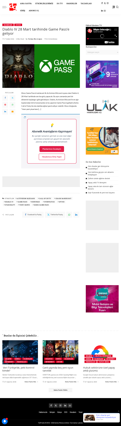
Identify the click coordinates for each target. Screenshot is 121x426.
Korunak (35, 202)
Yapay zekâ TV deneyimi (97, 182)
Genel (17, 359)
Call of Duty (45, 198)
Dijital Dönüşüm (103, 356)
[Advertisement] (45, 181)
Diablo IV (9, 202)
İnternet (9, 362)
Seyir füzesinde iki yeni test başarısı (101, 192)
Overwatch (49, 202)
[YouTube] (105, 11)
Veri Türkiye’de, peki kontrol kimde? (18, 369)
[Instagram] (108, 3)
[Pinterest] (5, 105)
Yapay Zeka (104, 362)
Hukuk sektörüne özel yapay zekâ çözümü (99, 369)
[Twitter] (12, 98)
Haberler (8, 25)
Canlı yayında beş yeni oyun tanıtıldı (58, 369)
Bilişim (8, 359)
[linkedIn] (76, 215)
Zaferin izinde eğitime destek (99, 178)
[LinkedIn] (102, 11)
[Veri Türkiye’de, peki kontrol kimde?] (20, 352)
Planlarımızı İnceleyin (52, 149)
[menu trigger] (5, 7)
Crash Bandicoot (63, 198)
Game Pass (22, 202)
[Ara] (117, 7)
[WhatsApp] (12, 105)
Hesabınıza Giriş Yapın (52, 157)
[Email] (12, 111)
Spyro (62, 202)
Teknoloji (21, 362)
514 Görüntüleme (51, 39)
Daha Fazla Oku (30, 382)
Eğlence (48, 359)
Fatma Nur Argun (35, 39)
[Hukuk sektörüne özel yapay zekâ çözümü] (101, 352)
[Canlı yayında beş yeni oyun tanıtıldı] (60, 352)
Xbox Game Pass (41, 205)
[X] (105, 3)
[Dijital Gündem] (13, 7)
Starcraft (10, 205)
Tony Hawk (24, 205)
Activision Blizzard (26, 198)
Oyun (18, 25)
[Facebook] (102, 3)
